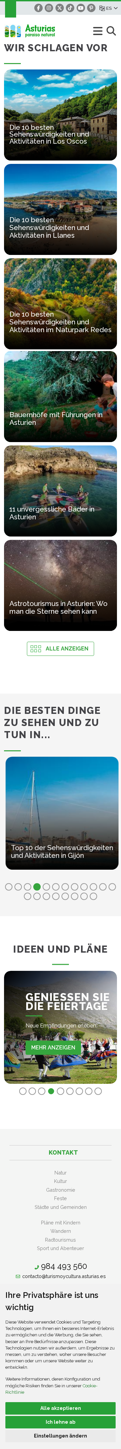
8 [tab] (74, 887)
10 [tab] (93, 887)
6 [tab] (55, 887)
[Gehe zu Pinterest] (91, 8)
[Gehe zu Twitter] (59, 8)
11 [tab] (103, 887)
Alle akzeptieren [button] (60, 1408)
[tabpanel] (60, 817)
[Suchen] (111, 31)
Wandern (60, 1231)
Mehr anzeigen (53, 1047)
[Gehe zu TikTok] (70, 8)
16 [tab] (55, 896)
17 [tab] (65, 896)
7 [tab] (65, 887)
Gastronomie (60, 1190)
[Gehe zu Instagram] (49, 8)
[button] (111, 8)
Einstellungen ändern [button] (60, 1436)
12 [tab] (112, 887)
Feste (60, 1198)
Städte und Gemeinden (61, 1207)
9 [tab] (84, 887)
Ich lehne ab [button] (60, 1422)
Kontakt (63, 1152)
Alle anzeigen (67, 648)
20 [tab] (93, 896)
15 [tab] (46, 896)
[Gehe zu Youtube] (81, 8)
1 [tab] (8, 887)
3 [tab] (27, 887)
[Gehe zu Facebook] (38, 8)
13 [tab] (27, 896)
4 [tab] (37, 887)
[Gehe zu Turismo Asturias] (42, 31)
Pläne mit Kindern (60, 1222)
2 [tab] (18, 887)
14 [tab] (37, 896)
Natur (60, 1173)
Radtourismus (60, 1240)
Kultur (60, 1181)
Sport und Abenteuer (60, 1248)
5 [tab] (46, 887)
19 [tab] (84, 896)
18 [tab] (74, 896)
